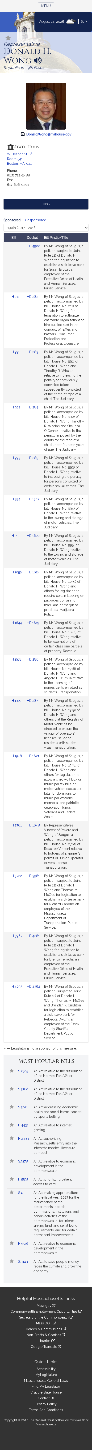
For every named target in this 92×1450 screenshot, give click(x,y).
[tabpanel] (46, 635)
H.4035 (17, 986)
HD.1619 (33, 623)
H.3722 (17, 876)
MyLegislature (46, 1375)
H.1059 (17, 572)
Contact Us (46, 1398)
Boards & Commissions (44, 1329)
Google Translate (44, 1347)
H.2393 (24, 1138)
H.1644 (17, 623)
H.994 (16, 499)
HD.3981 (33, 876)
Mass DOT (44, 1323)
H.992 (16, 407)
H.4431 (23, 1125)
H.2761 (17, 825)
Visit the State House (46, 1392)
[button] (8, 38)
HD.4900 (33, 246)
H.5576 (23, 1243)
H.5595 (23, 1179)
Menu (47, 6)
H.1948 (17, 756)
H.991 (16, 352)
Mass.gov (44, 1306)
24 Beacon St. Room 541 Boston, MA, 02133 (21, 158)
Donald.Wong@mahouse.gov (48, 134)
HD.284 (32, 407)
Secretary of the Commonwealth (44, 1317)
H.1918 (17, 659)
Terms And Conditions (46, 1410)
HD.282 (32, 297)
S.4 (21, 1193)
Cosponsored (35, 220)
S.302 (23, 1107)
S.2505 (23, 1071)
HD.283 (32, 352)
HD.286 (32, 659)
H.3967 (17, 936)
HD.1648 (33, 825)
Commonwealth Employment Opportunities (44, 1311)
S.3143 (23, 1261)
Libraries (44, 1341)
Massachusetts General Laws (46, 1381)
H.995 (16, 536)
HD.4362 (33, 986)
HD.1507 (33, 499)
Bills (45, 204)
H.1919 (17, 701)
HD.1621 (33, 756)
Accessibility (46, 1369)
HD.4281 (33, 936)
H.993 (16, 458)
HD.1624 (33, 572)
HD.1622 (33, 536)
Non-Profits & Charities (44, 1335)
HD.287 (32, 701)
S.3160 (23, 1089)
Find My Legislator (46, 1386)
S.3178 (23, 1161)
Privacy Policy (46, 1404)
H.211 (16, 297)
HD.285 (32, 458)
